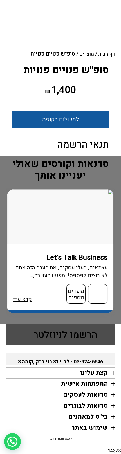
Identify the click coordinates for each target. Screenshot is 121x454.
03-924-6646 (88, 362)
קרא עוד (22, 299)
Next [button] (9, 255)
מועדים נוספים (76, 294)
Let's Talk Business (77, 258)
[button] (12, 441)
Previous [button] (115, 255)
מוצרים (86, 54)
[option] (60, 251)
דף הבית (106, 54)
